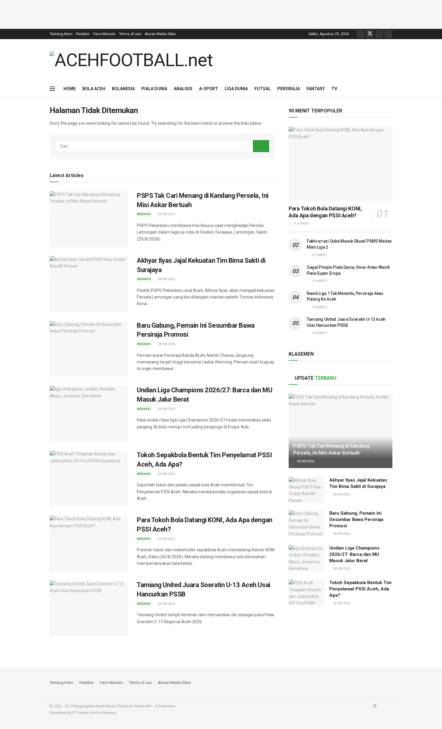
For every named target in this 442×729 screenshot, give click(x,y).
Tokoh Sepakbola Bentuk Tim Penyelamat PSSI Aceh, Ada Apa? (360, 589)
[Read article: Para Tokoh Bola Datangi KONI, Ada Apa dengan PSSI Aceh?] (89, 543)
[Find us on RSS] (388, 34)
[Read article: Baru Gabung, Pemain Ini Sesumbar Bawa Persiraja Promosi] (89, 349)
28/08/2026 (166, 279)
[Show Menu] (52, 89)
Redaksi (83, 34)
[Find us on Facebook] (360, 34)
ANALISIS (183, 88)
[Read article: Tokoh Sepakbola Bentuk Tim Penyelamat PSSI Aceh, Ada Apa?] (89, 479)
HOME (69, 88)
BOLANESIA (123, 88)
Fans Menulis (104, 34)
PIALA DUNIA (154, 88)
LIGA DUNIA (236, 88)
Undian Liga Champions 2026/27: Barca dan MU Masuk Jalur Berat (354, 554)
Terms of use (130, 34)
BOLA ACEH (93, 88)
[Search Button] (390, 88)
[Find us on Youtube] (379, 34)
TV (334, 88)
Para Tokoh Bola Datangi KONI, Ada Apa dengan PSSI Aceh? (325, 212)
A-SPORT (208, 88)
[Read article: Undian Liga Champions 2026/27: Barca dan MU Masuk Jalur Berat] (89, 414)
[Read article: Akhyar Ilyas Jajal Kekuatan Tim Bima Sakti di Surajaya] (89, 284)
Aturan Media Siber (160, 34)
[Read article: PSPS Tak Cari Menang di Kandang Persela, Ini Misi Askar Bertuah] (89, 219)
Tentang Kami (61, 34)
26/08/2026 (166, 474)
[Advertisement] (221, 13)
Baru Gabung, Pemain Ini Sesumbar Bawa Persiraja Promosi (356, 519)
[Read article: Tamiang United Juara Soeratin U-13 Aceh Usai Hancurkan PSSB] (89, 608)
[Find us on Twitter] (370, 34)
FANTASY (315, 88)
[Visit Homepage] (131, 60)
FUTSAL (262, 88)
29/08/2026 (166, 214)
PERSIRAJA (288, 88)
